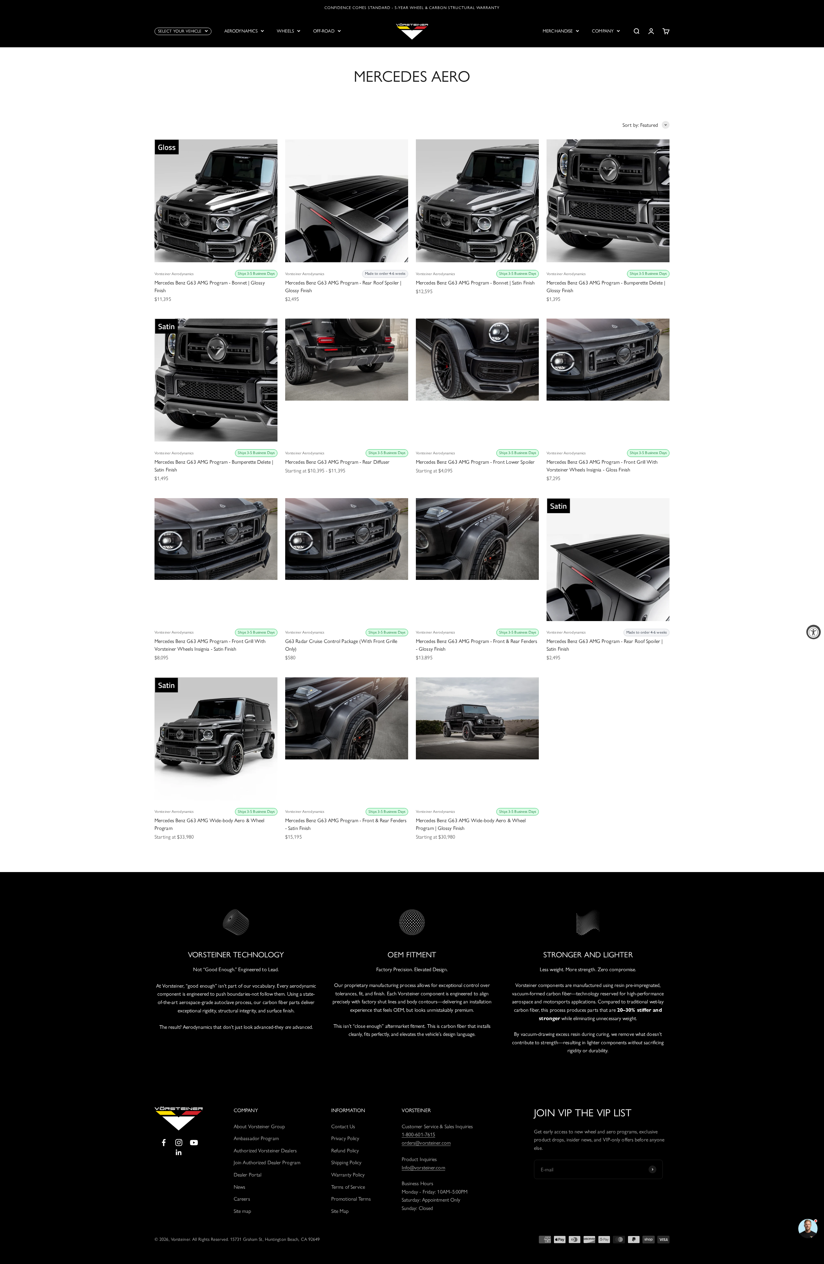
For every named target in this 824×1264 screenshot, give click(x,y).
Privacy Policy (345, 1138)
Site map (242, 1211)
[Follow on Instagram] (178, 1142)
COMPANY (602, 31)
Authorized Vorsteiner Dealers (265, 1151)
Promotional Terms (351, 1199)
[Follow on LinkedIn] (178, 1152)
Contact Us (343, 1126)
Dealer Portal (247, 1175)
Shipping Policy (346, 1162)
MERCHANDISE (558, 31)
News (239, 1187)
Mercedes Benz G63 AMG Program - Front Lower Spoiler (475, 462)
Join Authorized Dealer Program (267, 1162)
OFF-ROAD (323, 31)
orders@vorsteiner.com (426, 1143)
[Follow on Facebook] (163, 1142)
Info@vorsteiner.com (423, 1168)
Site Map (340, 1211)
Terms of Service (348, 1187)
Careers (242, 1199)
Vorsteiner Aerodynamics (173, 274)
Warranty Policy (348, 1175)
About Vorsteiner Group (259, 1126)
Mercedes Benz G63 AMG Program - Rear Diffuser (337, 462)
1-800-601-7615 (418, 1134)
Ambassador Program (256, 1138)
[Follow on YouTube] (194, 1142)
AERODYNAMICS (241, 31)
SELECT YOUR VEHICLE (179, 31)
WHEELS (285, 31)
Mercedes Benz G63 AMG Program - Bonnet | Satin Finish (475, 283)
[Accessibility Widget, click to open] (813, 632)
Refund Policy (345, 1151)
